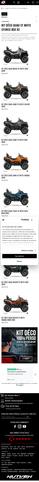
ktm (18, 454)
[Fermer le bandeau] (34, 220)
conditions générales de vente (23, 469)
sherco (3, 455)
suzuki (14, 454)
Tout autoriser (19, 256)
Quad (7, 8)
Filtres (4, 14)
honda (9, 454)
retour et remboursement (9, 471)
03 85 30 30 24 (23, 438)
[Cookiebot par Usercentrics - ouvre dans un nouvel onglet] (21, 220)
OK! (27, 416)
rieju (3, 457)
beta (31, 455)
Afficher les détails (27, 250)
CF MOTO (13, 8)
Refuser (19, 261)
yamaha (3, 454)
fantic (8, 457)
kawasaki (23, 454)
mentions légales (24, 471)
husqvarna (30, 454)
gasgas (9, 455)
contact (33, 471)
